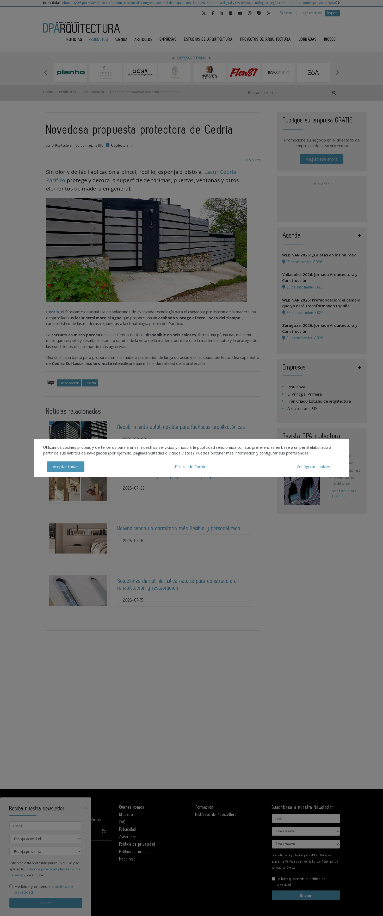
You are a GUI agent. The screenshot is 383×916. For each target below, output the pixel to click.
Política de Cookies (191, 466)
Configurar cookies (313, 466)
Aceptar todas (65, 466)
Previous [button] (45, 72)
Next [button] (337, 72)
